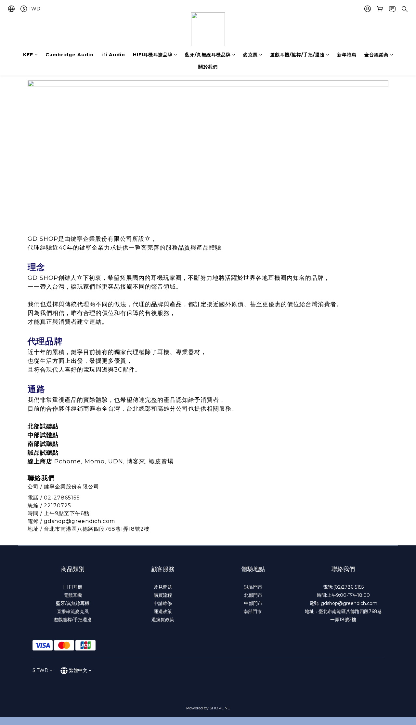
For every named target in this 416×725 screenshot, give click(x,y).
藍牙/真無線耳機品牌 (208, 55)
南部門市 (253, 611)
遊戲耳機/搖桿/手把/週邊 (297, 55)
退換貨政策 (162, 619)
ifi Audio (113, 55)
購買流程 (163, 595)
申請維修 (163, 603)
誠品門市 (253, 587)
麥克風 (250, 55)
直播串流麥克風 (73, 611)
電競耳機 (73, 595)
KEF (28, 55)
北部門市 (253, 595)
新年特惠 (347, 55)
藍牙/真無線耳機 (72, 603)
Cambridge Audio (70, 55)
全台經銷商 (376, 55)
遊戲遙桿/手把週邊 (73, 619)
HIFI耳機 (72, 587)
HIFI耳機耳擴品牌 (153, 55)
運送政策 (163, 611)
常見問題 (163, 587)
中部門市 (253, 603)
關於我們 (208, 67)
